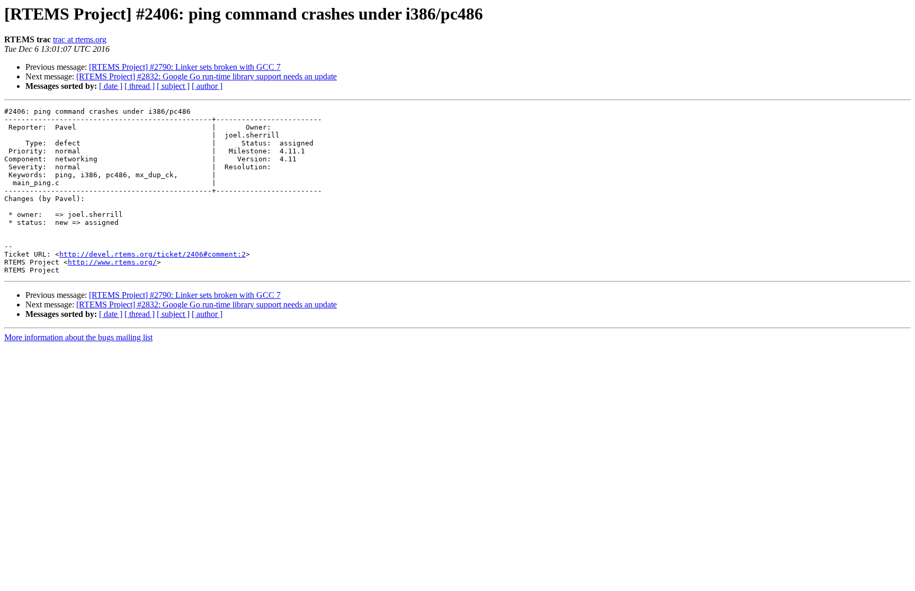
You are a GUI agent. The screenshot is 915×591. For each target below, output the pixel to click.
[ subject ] (173, 85)
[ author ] (207, 85)
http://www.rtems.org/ (112, 262)
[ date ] (110, 85)
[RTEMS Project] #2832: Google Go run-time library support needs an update (206, 76)
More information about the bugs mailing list (78, 337)
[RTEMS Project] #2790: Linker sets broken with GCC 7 (185, 66)
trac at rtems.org (79, 39)
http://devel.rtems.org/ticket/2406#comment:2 (152, 254)
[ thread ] (139, 85)
